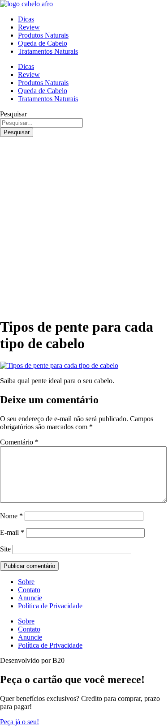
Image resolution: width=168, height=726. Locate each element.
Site (5, 549)
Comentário (19, 442)
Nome (11, 516)
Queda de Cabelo (42, 43)
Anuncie (30, 598)
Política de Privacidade (50, 606)
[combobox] (41, 123)
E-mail (12, 532)
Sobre (26, 581)
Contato (29, 590)
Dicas (26, 19)
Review (29, 27)
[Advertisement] (84, 225)
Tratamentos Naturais (48, 51)
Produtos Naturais (43, 35)
